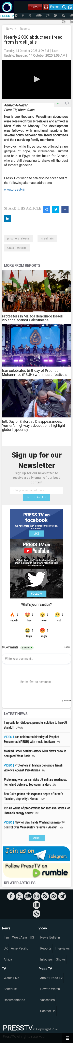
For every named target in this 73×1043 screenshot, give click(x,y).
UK (6, 948)
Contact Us (48, 1011)
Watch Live (11, 978)
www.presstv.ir (14, 189)
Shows (61, 959)
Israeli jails (47, 238)
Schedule (10, 989)
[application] (36, 79)
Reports (25, 28)
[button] (36, 79)
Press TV (45, 969)
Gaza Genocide (17, 247)
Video (43, 928)
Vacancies (47, 1000)
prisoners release (18, 238)
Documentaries (14, 1000)
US (32, 937)
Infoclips (46, 959)
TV (4, 969)
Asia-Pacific (19, 948)
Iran (6, 937)
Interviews (62, 948)
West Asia (19, 937)
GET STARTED (36, 497)
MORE (37, 838)
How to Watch (50, 989)
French (54, 7)
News (9, 28)
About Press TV (51, 978)
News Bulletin (50, 937)
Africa (8, 959)
